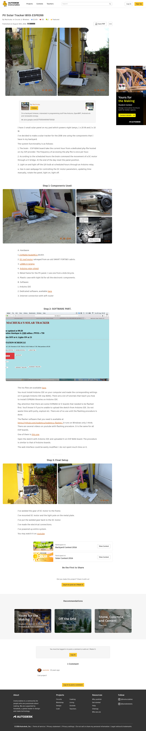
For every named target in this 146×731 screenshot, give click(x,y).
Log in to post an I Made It (73, 585)
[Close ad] (144, 68)
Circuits (17, 20)
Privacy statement (53, 726)
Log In (128, 4)
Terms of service (39, 726)
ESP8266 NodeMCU (28, 254)
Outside (72, 705)
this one (35, 434)
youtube (41, 533)
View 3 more (94, 240)
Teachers (50, 4)
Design (58, 705)
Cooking (73, 699)
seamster (45, 670)
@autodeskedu (126, 704)
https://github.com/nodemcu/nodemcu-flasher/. (40, 422)
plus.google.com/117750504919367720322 (39, 120)
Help (94, 705)
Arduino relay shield (29, 268)
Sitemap (95, 709)
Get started (96, 702)
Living (72, 702)
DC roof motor (26, 259)
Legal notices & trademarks (121, 726)
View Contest (104, 546)
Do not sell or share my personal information (92, 726)
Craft (58, 709)
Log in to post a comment (73, 685)
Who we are (96, 712)
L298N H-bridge (27, 264)
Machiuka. (8, 20)
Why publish (97, 699)
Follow (34, 108)
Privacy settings (68, 726)
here (50, 291)
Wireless (26, 20)
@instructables (127, 699)
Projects (29, 4)
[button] (110, 24)
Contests (39, 4)
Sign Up (139, 4)
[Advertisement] (131, 95)
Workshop (60, 702)
